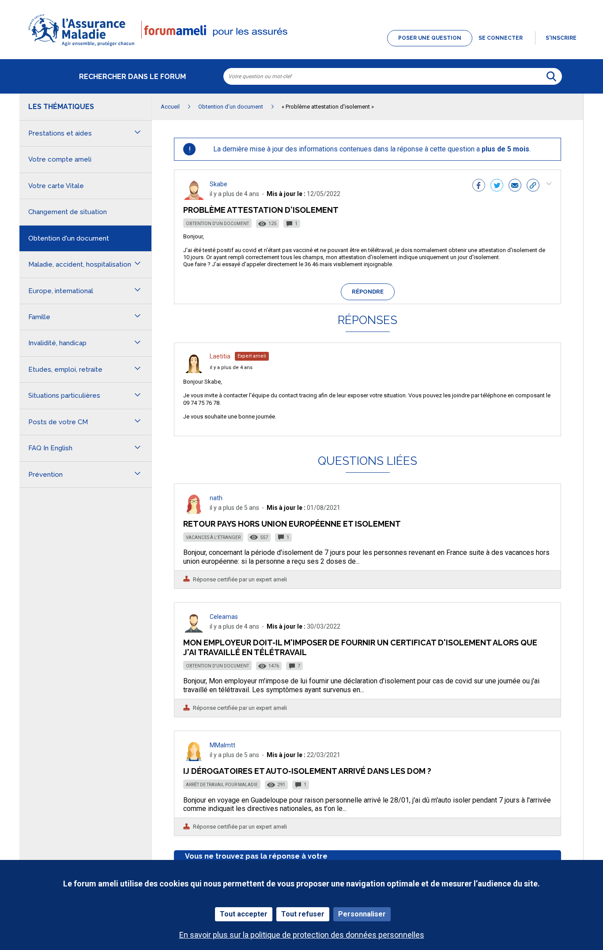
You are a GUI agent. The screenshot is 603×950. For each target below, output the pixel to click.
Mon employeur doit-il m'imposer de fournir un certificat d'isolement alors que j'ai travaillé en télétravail (360, 647)
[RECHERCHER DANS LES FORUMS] (551, 76)
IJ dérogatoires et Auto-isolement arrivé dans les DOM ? (307, 771)
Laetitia (220, 356)
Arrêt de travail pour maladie (222, 784)
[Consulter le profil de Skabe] (193, 197)
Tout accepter (244, 914)
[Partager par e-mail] (515, 186)
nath (216, 497)
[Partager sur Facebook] (478, 186)
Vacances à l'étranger (213, 537)
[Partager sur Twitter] (496, 186)
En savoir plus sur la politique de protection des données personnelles (301, 934)
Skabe (218, 184)
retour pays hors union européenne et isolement (292, 523)
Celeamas (224, 616)
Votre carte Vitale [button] (56, 186)
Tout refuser (302, 914)
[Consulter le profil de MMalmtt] (193, 758)
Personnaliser (362, 914)
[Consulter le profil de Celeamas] (193, 630)
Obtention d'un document (217, 223)
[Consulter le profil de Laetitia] (193, 370)
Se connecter (501, 38)
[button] (301, 47)
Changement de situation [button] (67, 212)
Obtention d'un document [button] (68, 238)
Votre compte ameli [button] (59, 159)
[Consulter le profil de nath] (193, 511)
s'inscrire (561, 38)
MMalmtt (222, 745)
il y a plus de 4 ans (231, 367)
